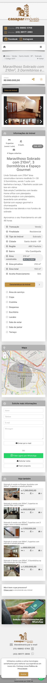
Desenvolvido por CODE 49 (23, 681)
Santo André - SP (26, 56)
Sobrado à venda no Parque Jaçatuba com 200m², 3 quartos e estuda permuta (21, 485)
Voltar (41, 59)
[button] (7, 107)
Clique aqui (8, 590)
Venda (14, 56)
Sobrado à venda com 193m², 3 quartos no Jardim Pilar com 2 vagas (21, 504)
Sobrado (38, 56)
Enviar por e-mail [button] (24, 443)
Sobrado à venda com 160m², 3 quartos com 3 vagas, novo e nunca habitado (22, 523)
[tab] (11, 90)
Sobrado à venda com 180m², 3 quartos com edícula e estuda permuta (21, 543)
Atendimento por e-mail (25, 645)
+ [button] (4, 353)
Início (7, 56)
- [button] (4, 356)
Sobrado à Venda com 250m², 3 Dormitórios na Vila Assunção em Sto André (22, 562)
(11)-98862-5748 (24, 28)
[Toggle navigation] (41, 47)
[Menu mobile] (4, 47)
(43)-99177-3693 (24, 32)
